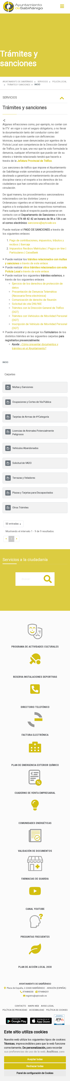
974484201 (43, 991)
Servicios (43, 81)
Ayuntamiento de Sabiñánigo (18, 81)
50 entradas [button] (12, 523)
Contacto (20, 1006)
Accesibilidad (36, 1010)
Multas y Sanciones (22, 387)
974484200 (27, 991)
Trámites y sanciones (18, 84)
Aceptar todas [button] (35, 1059)
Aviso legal (47, 1006)
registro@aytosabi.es (36, 995)
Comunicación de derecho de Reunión (34, 299)
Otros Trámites (20, 507)
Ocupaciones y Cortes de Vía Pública (31, 402)
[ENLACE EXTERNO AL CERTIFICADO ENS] (59, 1020)
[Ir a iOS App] (41, 1020)
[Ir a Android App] (17, 1020)
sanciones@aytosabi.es (42, 222)
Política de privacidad (15, 1010)
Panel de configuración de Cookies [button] (35, 1073)
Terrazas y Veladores (23, 477)
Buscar (48, 579)
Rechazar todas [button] (35, 1066)
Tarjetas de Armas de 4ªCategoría (30, 416)
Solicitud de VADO (22, 463)
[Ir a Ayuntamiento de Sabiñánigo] (23, 6)
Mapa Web (33, 1006)
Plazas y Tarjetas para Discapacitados (32, 492)
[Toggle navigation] (62, 7)
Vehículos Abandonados (25, 448)
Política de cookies (56, 1010)
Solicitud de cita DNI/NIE (27, 303)
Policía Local (59, 81)
